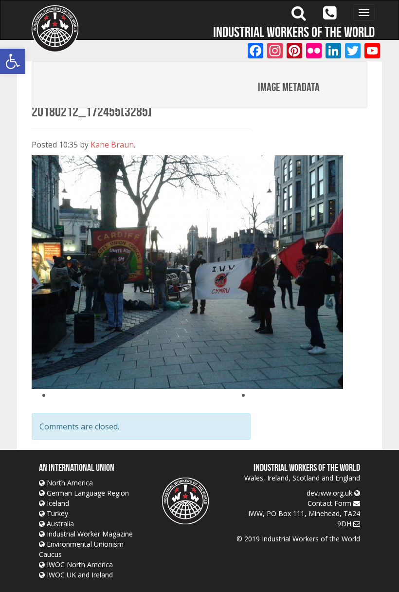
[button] (12, 61)
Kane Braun (112, 144)
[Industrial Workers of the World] (55, 29)
